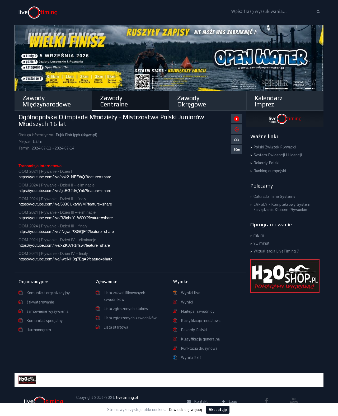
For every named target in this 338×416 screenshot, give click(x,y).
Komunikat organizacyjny (48, 293)
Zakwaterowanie (40, 302)
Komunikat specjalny (44, 320)
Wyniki (187, 302)
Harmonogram (38, 330)
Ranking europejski (269, 171)
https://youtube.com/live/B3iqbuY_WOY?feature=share (65, 218)
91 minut (261, 243)
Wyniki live (190, 293)
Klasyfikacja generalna (200, 339)
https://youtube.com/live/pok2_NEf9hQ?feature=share (64, 177)
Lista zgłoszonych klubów (126, 309)
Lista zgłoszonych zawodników (130, 318)
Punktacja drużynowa (199, 348)
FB (268, 401)
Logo (38, 12)
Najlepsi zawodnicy (198, 311)
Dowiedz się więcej (185, 409)
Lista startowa (116, 327)
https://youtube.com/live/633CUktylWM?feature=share (65, 204)
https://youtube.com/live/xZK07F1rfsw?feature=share (64, 245)
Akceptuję (218, 409)
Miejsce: (24, 141)
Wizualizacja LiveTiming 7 (276, 251)
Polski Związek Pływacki (274, 147)
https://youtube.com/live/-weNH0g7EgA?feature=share (65, 259)
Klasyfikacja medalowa (200, 320)
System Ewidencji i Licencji (277, 155)
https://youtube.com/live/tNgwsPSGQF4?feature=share (66, 232)
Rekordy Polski (194, 330)
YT (294, 401)
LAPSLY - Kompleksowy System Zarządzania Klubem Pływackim (281, 207)
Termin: (24, 148)
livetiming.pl (127, 397)
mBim (258, 235)
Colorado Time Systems (274, 196)
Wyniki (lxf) (191, 357)
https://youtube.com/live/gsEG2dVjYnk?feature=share (64, 191)
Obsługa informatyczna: (36, 135)
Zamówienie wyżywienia (47, 311)
